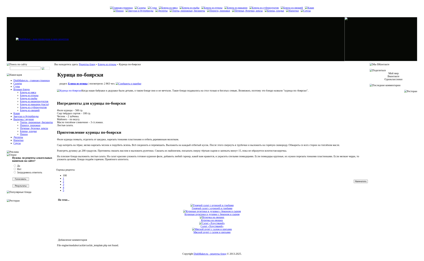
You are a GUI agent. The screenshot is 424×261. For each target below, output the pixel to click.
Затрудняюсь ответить (29, 172)
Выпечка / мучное (23, 119)
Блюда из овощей (30, 110)
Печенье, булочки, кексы (34, 128)
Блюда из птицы (29, 95)
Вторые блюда (21, 89)
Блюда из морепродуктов (34, 101)
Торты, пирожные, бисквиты (36, 122)
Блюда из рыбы (28, 98)
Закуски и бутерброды (26, 116)
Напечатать (361, 181)
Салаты (17, 83)
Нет (18, 169)
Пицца (24, 134)
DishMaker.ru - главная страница (31, 80)
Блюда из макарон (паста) (34, 104)
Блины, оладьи (28, 131)
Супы (16, 86)
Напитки (18, 140)
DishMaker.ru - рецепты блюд (210, 253)
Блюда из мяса (28, 92)
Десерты (18, 137)
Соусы (17, 143)
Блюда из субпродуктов (33, 107)
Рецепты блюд (87, 64)
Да (18, 165)
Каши (16, 113)
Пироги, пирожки (30, 125)
